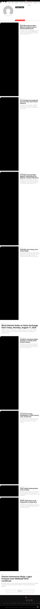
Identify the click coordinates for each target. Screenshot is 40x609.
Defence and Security (28, 2)
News (9, 2)
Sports (29, 5)
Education (36, 2)
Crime (13, 2)
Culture (21, 2)
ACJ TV (6, 2)
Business (16, 2)
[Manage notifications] (37, 607)
